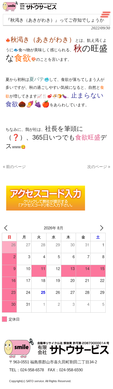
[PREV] (7, 228)
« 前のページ (14, 166)
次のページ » (98, 166)
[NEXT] (101, 228)
